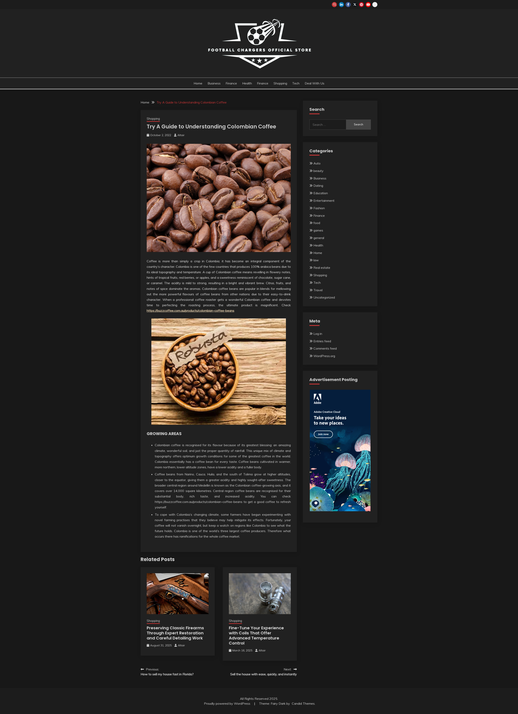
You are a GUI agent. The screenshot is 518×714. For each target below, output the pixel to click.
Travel (318, 290)
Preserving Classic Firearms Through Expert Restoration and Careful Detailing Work (175, 633)
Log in (317, 334)
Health (247, 83)
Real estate (321, 268)
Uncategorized (324, 297)
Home (198, 83)
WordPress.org (324, 356)
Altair (181, 135)
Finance (231, 83)
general (318, 238)
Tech (295, 83)
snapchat (374, 4)
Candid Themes (303, 703)
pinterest (361, 4)
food (316, 223)
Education (320, 193)
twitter (354, 4)
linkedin (341, 4)
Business (214, 83)
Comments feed (325, 348)
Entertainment (323, 201)
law (316, 260)
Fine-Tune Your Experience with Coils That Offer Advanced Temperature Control (256, 635)
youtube (368, 4)
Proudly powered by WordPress (227, 703)
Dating (318, 186)
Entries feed (322, 341)
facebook (348, 4)
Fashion (319, 208)
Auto (317, 163)
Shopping (280, 83)
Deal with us (314, 83)
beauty (318, 171)
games (318, 230)
